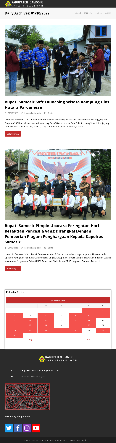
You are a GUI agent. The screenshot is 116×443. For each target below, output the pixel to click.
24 (14, 330)
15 (89, 320)
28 (75, 330)
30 (103, 330)
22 (89, 325)
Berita (50, 113)
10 (14, 320)
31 (14, 335)
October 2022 (82, 13)
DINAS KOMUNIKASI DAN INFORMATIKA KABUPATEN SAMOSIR (54, 440)
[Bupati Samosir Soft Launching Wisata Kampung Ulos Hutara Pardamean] (58, 60)
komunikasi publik (32, 113)
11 (30, 320)
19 (46, 325)
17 (14, 325)
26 (46, 330)
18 (30, 325)
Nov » (89, 340)
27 (61, 330)
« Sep (30, 340)
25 (30, 330)
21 (75, 325)
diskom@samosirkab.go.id (33, 376)
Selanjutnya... (13, 133)
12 (46, 320)
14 (75, 320)
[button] (109, 4)
